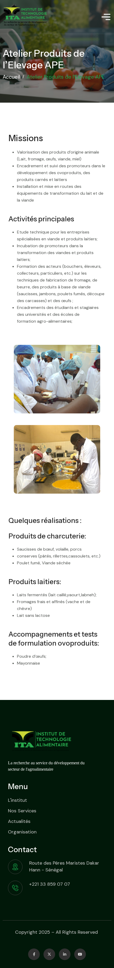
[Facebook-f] (34, 954)
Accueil (11, 76)
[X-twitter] (49, 954)
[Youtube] (80, 954)
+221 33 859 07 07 (49, 884)
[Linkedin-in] (65, 954)
